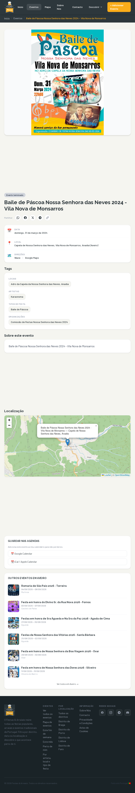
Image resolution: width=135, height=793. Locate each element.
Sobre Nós (60, 7)
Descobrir (94, 6)
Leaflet (107, 474)
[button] (67, 442)
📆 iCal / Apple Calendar (24, 561)
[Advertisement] (67, 164)
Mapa (48, 6)
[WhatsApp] (18, 218)
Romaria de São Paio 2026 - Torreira (44, 585)
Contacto (77, 6)
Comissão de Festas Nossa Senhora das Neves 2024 (39, 321)
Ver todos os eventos (48, 714)
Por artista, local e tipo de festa (47, 761)
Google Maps (32, 257)
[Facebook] (25, 218)
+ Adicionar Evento (117, 7)
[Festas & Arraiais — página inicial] (9, 7)
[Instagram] (111, 712)
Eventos (34, 6)
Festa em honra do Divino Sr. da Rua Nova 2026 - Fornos (56, 602)
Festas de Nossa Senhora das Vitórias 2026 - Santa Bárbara (58, 635)
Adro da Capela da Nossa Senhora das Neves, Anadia (40, 283)
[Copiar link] (47, 218)
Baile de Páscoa (19, 309)
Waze (17, 257)
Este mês (48, 741)
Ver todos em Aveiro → (67, 684)
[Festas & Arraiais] (9, 710)
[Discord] (127, 712)
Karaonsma (17, 296)
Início (20, 6)
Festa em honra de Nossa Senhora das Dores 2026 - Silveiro (58, 667)
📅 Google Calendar (21, 553)
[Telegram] (40, 218)
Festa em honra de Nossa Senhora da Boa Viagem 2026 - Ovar (60, 651)
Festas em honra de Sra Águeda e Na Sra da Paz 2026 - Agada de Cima (65, 618)
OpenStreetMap (122, 474)
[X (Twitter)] (33, 218)
